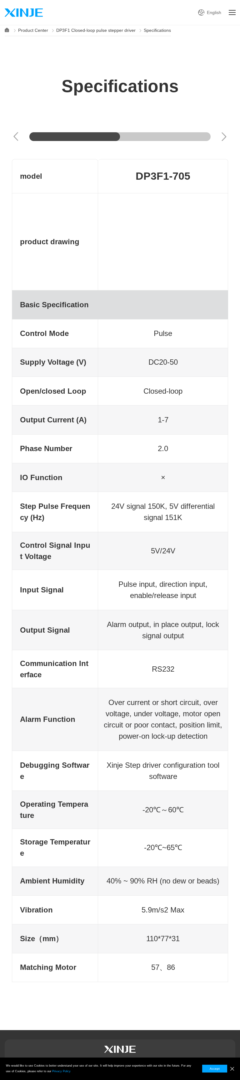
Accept (215, 1068)
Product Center (33, 30)
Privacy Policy (61, 1071)
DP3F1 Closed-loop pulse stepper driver (96, 30)
